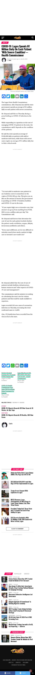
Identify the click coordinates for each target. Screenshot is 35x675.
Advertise (18, 662)
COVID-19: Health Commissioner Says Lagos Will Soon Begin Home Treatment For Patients (8, 389)
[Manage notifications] (30, 670)
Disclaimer (25, 662)
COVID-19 (16, 402)
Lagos (22, 402)
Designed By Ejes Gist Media (18, 665)
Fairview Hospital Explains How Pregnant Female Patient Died (8, 374)
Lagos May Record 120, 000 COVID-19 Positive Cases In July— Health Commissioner (24, 375)
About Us (11, 662)
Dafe (10, 60)
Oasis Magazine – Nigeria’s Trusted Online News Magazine (17, 660)
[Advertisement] (17, 17)
